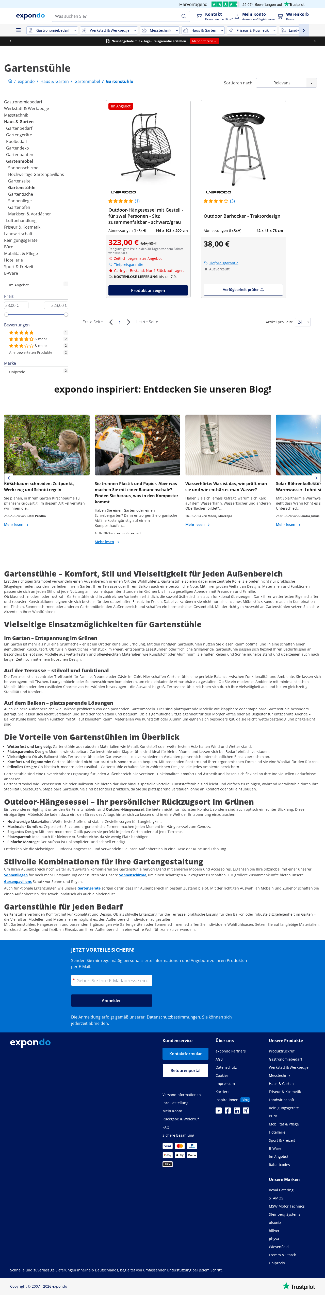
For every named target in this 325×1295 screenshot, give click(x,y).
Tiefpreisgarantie (128, 264)
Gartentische (20, 194)
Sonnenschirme (23, 168)
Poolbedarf (16, 141)
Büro (8, 247)
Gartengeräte (19, 135)
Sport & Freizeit (19, 266)
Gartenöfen (19, 207)
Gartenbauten (19, 154)
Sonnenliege (20, 201)
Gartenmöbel (19, 161)
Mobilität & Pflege (21, 253)
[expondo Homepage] (10, 81)
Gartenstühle (21, 187)
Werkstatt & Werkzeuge (26, 108)
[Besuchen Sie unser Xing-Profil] (246, 1112)
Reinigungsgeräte (21, 240)
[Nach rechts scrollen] (315, 41)
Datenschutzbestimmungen (173, 1017)
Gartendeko (17, 148)
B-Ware (11, 273)
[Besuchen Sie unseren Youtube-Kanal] (219, 1112)
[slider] (6, 314)
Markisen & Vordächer (29, 214)
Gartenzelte (19, 181)
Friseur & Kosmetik (22, 227)
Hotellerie (13, 260)
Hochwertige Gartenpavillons (36, 174)
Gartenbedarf (19, 128)
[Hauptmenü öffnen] (18, 30)
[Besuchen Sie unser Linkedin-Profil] (237, 1112)
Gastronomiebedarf (23, 102)
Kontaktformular (185, 1054)
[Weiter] (128, 322)
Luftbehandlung (21, 220)
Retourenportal (185, 1070)
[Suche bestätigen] (184, 16)
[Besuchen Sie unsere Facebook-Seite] (228, 1112)
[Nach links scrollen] (10, 41)
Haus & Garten (19, 121)
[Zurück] (110, 322)
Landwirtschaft (18, 233)
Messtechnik (16, 115)
